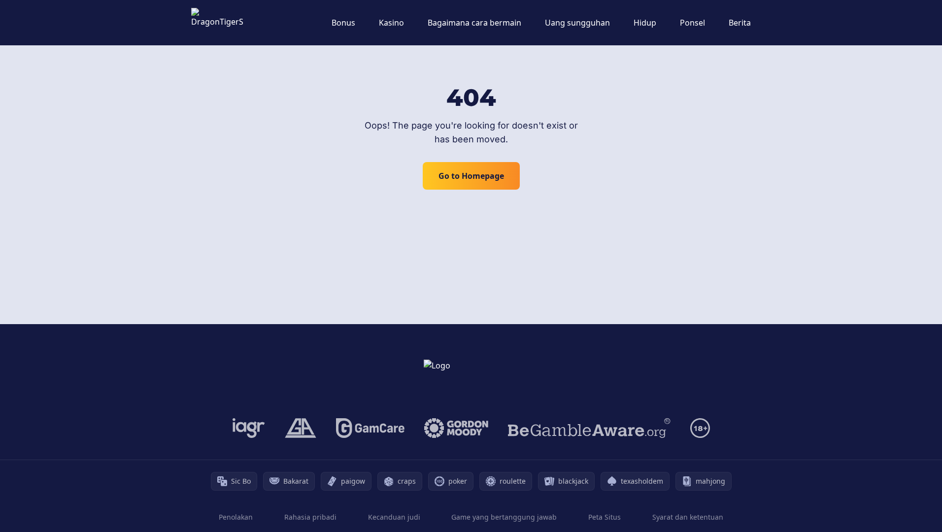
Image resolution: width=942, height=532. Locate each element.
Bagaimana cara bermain (474, 22)
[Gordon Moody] (456, 428)
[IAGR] (249, 428)
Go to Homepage (471, 175)
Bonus (343, 22)
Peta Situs (604, 517)
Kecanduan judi (394, 517)
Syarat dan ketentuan (687, 517)
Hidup (645, 22)
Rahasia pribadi (310, 517)
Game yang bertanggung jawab (504, 517)
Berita (740, 22)
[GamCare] (370, 428)
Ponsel (692, 22)
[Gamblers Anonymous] (300, 428)
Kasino (391, 22)
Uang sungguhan (577, 22)
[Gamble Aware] (589, 428)
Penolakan (236, 517)
